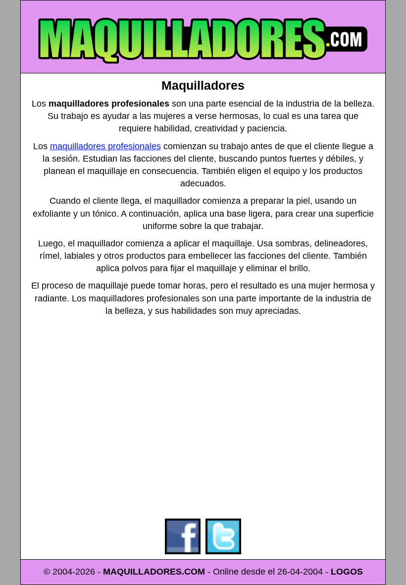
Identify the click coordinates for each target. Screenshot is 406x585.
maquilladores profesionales (105, 146)
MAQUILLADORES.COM (154, 572)
